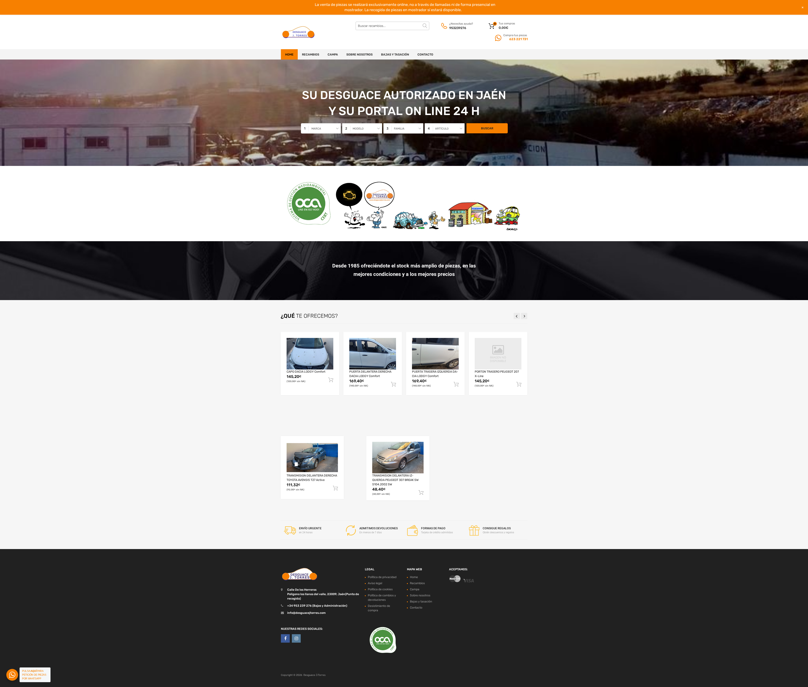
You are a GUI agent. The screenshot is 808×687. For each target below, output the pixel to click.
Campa (333, 54)
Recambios (310, 54)
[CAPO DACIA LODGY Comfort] (310, 353)
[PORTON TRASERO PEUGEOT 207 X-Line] (498, 353)
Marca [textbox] (316, 128)
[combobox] (321, 128)
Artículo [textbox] (442, 128)
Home (289, 54)
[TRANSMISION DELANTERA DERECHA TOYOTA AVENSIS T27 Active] (312, 457)
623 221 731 (518, 39)
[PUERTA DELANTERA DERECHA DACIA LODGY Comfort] (372, 353)
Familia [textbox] (399, 128)
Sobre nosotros (359, 54)
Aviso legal (375, 583)
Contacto (425, 54)
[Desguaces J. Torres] (299, 32)
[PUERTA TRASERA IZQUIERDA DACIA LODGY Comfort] (435, 353)
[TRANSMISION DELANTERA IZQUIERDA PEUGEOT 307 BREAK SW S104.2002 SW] (398, 457)
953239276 (457, 28)
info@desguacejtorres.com (306, 613)
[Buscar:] (392, 26)
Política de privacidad (382, 577)
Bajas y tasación (395, 54)
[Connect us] (285, 638)
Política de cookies (380, 589)
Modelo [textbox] (358, 128)
